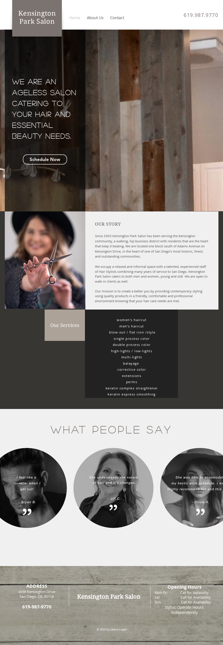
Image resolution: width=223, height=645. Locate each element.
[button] (65, 325)
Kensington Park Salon (37, 17)
